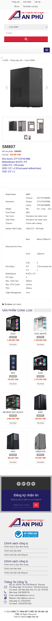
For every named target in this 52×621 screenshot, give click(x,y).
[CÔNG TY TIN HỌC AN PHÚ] (26, 15)
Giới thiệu (27, 2)
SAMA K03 (40, 451)
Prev (7, 87)
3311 (13, 373)
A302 (40, 412)
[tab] (4, 187)
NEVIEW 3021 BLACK (13, 412)
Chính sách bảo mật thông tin (16, 555)
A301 (13, 451)
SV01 (13, 333)
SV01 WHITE (40, 333)
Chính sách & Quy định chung (16, 547)
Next (46, 87)
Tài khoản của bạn (30, 6)
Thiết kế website (20, 617)
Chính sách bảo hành (12, 551)
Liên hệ (37, 2)
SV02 (40, 373)
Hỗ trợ (16, 6)
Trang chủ (16, 2)
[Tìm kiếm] (26, 39)
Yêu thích (13, 345)
